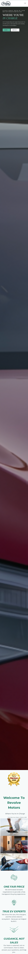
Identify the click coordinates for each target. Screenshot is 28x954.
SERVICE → (15, 29)
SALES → (6, 29)
